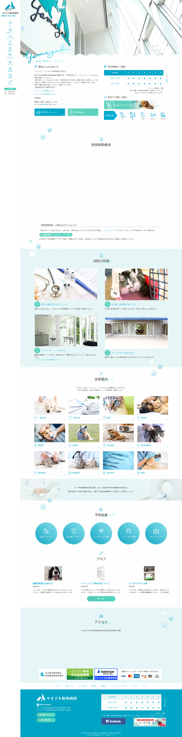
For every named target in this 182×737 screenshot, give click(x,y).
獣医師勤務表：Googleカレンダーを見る (57, 235)
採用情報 (10, 71)
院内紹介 (10, 50)
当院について (10, 32)
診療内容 (10, 44)
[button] (22, 28)
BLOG (49, 112)
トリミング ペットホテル (10, 57)
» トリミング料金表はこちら (44, 91)
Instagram (80, 112)
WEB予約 (10, 77)
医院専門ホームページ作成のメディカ (104, 735)
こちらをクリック (109, 230)
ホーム (10, 25)
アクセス (10, 64)
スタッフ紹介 (10, 38)
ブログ (10, 84)
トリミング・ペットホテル (119, 686)
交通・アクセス (47, 715)
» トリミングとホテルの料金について (47, 360)
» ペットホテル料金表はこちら (45, 94)
